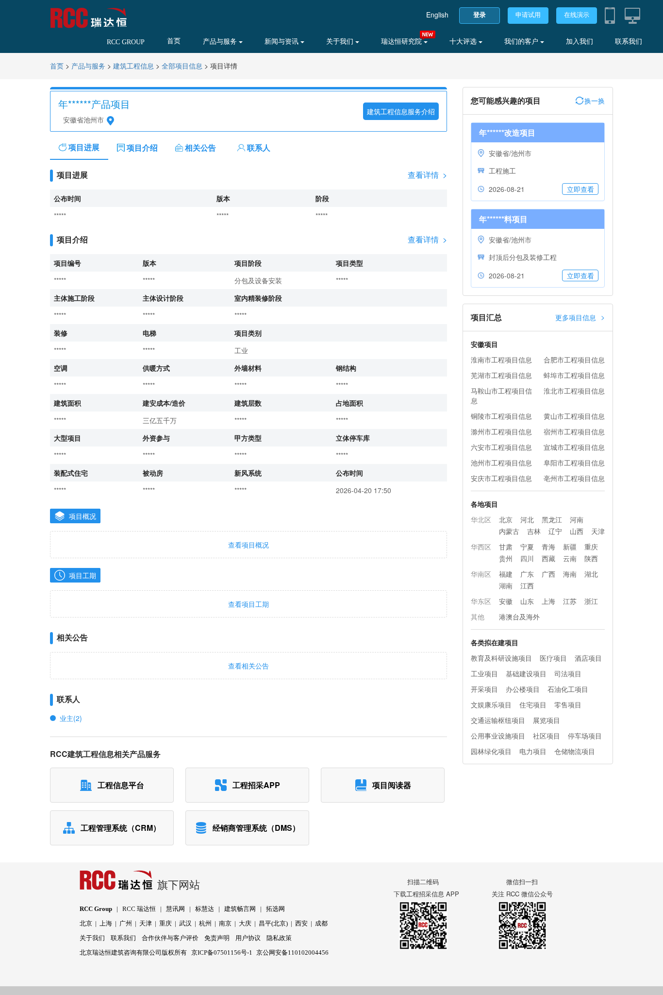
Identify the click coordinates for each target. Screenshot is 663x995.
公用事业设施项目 (498, 735)
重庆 (591, 546)
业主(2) (71, 718)
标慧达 (204, 908)
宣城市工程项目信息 (574, 447)
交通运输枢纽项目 (498, 720)
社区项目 (546, 735)
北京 (506, 519)
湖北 (591, 574)
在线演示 (576, 14)
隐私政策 (279, 938)
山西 (576, 531)
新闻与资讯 (282, 41)
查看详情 (427, 175)
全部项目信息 (182, 66)
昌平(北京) (273, 923)
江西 (527, 585)
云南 (570, 558)
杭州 (205, 923)
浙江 (591, 601)
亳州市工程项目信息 (574, 478)
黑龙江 (552, 519)
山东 (527, 601)
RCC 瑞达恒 (139, 908)
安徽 (506, 601)
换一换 (594, 100)
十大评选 (464, 41)
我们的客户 (522, 41)
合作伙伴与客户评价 (170, 938)
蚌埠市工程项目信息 (574, 375)
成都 (321, 923)
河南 (576, 519)
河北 (527, 519)
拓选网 (275, 908)
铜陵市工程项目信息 (501, 416)
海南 (570, 574)
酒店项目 (588, 658)
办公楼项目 (523, 689)
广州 (125, 923)
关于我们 (340, 41)
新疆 (570, 546)
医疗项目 (553, 658)
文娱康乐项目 (491, 704)
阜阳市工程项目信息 (574, 462)
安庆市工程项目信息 (501, 478)
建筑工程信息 (133, 66)
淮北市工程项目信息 (574, 390)
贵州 (506, 558)
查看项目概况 (248, 544)
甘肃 (506, 546)
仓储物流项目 (574, 751)
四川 (527, 558)
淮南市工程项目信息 (501, 359)
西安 (301, 923)
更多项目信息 (580, 317)
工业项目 (484, 673)
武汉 (185, 923)
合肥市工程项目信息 (574, 359)
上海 (548, 601)
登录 (479, 14)
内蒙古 (509, 531)
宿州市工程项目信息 (574, 431)
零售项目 (567, 704)
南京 (225, 923)
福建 (506, 574)
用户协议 (248, 938)
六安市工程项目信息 (501, 447)
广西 (548, 574)
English (437, 14)
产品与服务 (221, 41)
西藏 (548, 558)
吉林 (534, 531)
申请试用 (528, 14)
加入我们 (579, 41)
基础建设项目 (526, 673)
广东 (527, 574)
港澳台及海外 (519, 616)
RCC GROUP (126, 42)
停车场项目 (585, 735)
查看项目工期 (248, 604)
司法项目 (567, 673)
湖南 (506, 585)
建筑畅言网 (240, 908)
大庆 (245, 923)
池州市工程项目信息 (501, 462)
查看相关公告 (248, 665)
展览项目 (546, 720)
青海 (548, 546)
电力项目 (533, 751)
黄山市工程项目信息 (574, 416)
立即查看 (580, 189)
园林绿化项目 (491, 751)
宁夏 (527, 546)
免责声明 (217, 938)
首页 (174, 41)
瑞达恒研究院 (402, 41)
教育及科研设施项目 (501, 658)
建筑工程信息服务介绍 (401, 111)
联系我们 (628, 41)
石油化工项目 (567, 689)
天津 (598, 531)
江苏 (570, 601)
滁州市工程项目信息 (501, 431)
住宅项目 (533, 704)
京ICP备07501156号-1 (221, 952)
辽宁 (555, 531)
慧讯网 (175, 908)
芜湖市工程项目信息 (501, 375)
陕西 (591, 558)
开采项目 (484, 689)
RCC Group (96, 908)
